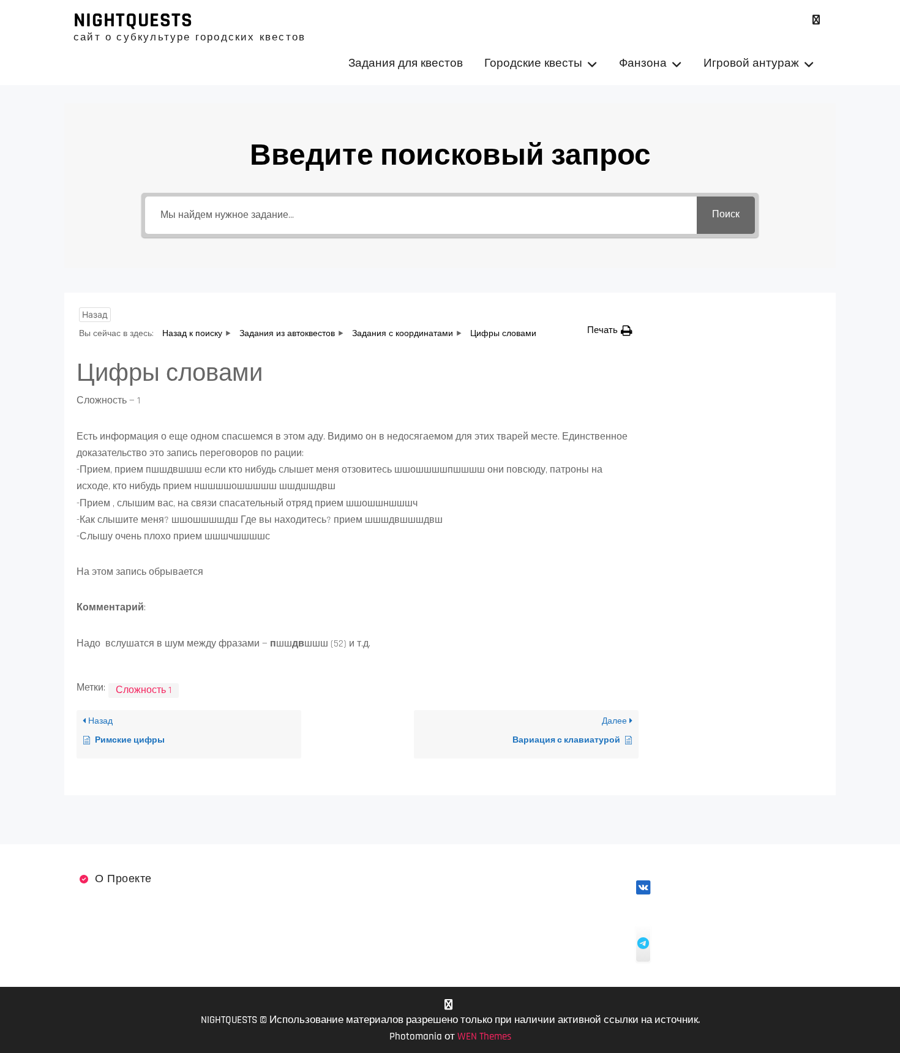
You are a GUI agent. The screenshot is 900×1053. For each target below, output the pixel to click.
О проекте (123, 879)
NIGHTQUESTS (133, 20)
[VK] (815, 20)
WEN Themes (484, 1036)
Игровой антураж (751, 63)
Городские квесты (533, 63)
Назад (95, 314)
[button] (609, 330)
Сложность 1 (143, 690)
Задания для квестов (405, 63)
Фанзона (643, 63)
